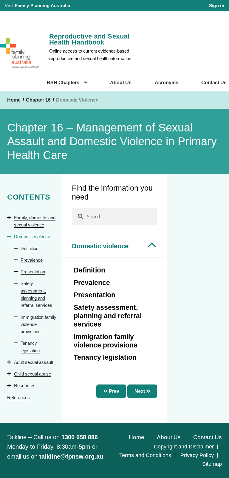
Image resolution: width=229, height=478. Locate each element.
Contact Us (214, 82)
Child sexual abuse (32, 373)
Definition (29, 248)
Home (14, 99)
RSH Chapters (63, 82)
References (18, 397)
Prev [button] (113, 391)
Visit (37, 5)
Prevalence (32, 260)
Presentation (33, 271)
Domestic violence (32, 236)
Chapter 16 (39, 99)
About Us (120, 82)
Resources (24, 385)
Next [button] (140, 391)
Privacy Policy (197, 455)
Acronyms (166, 82)
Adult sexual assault (33, 362)
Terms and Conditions (145, 455)
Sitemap (212, 464)
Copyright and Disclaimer (184, 447)
